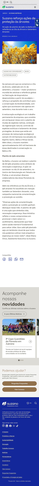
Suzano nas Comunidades (13, 71)
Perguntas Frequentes (9, 473)
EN (7, 2)
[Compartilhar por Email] (21, 260)
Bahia (27, 71)
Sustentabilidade (10, 75)
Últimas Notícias (15, 13)
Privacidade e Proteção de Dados (12, 477)
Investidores (6, 460)
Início (5, 13)
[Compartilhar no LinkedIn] (10, 260)
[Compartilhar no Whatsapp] (16, 260)
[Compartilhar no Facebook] (4, 260)
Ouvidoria (5, 465)
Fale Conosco (6, 469)
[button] (35, 7)
